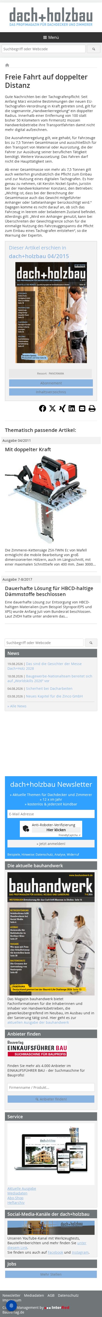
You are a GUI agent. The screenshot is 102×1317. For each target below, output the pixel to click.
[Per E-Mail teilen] (82, 408)
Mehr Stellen (51, 1274)
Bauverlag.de (13, 1312)
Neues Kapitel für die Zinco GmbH (45, 696)
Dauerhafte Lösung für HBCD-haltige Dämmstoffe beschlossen (51, 591)
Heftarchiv (16, 1202)
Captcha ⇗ (69, 835)
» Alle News (16, 706)
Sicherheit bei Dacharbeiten (40, 688)
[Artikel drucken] (92, 408)
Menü (53, 37)
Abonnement (51, 383)
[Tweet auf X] (52, 411)
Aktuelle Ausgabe (21, 1188)
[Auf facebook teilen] (43, 411)
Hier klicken (56, 829)
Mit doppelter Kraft (28, 449)
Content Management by (23, 1307)
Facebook (55, 1252)
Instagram (80, 1252)
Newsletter (11, 1295)
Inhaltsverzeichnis (51, 392)
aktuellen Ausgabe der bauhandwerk (38, 1022)
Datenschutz (68, 1295)
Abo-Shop (15, 1197)
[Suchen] (93, 49)
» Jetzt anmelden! (51, 843)
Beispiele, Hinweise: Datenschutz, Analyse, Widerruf (43, 854)
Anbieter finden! (53, 1099)
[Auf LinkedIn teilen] (72, 411)
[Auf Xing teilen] (62, 411)
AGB (51, 1295)
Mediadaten (17, 1193)
